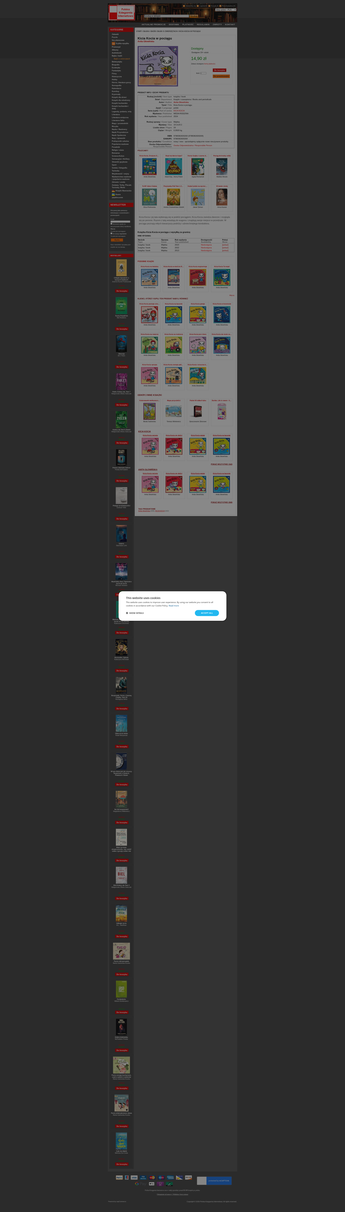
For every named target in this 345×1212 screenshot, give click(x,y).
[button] (135, 613)
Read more (174, 605)
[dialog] (172, 606)
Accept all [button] (207, 613)
